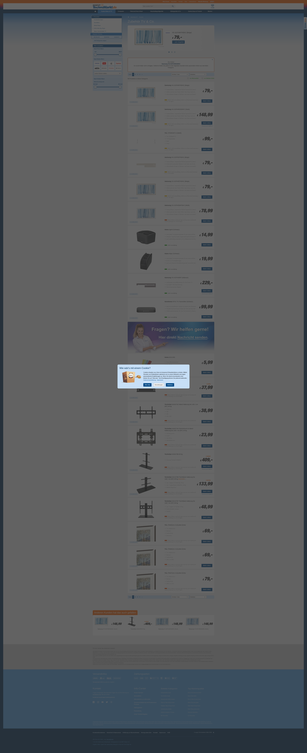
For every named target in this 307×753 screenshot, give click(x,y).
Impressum (160, 380)
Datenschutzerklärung (149, 380)
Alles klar (147, 384)
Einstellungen (159, 384)
